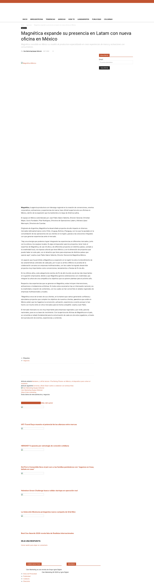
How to (71, 19)
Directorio (26, 581)
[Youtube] (131, 1)
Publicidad (96, 19)
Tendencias (50, 19)
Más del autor (47, 403)
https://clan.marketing (28, 392)
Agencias (61, 19)
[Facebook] (121, 1)
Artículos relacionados (31, 403)
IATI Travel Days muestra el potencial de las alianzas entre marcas (49, 424)
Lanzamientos (83, 19)
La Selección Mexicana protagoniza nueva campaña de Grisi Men (48, 512)
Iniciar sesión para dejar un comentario (34, 545)
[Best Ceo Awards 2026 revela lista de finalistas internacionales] (32, 516)
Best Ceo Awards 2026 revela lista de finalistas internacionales (47, 533)
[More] (57, 56)
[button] (130, 19)
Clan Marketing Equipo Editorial (32, 51)
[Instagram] (124, 1)
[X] (127, 1)
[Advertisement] (95, 10)
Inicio (25, 19)
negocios (26, 360)
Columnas (108, 19)
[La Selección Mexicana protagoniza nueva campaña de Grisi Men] (32, 495)
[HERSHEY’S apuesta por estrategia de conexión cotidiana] (32, 429)
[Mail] (33, 397)
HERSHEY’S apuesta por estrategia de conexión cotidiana (45, 446)
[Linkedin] (23, 371)
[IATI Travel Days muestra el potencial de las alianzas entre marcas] (32, 407)
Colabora (26, 579)
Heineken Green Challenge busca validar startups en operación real (49, 491)
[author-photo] (32, 388)
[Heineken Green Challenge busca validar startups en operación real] (32, 474)
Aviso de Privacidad (30, 574)
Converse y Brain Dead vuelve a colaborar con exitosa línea (53, 386)
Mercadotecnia (36, 19)
